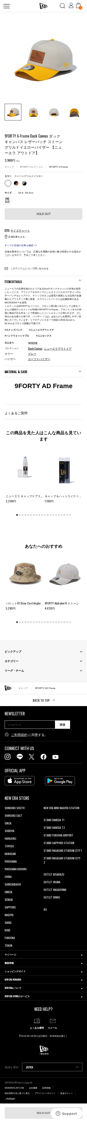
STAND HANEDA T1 (54, 820)
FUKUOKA (10, 938)
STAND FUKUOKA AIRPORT (58, 835)
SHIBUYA (9, 831)
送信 (62, 724)
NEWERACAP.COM (14, 1088)
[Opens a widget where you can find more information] (66, 1114)
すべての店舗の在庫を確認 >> (21, 245)
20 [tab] (70, 515)
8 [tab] (37, 515)
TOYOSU (9, 846)
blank (47, 815)
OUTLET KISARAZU (54, 874)
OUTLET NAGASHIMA (55, 890)
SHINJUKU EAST (13, 815)
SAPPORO (10, 907)
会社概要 (33, 1088)
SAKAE (8, 922)
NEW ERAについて (13, 988)
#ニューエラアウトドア (41, 330)
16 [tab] (59, 515)
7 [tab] (34, 515)
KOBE (7, 930)
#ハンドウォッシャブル (17, 335)
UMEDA (8, 892)
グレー (32, 353)
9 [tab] (39, 515)
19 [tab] (67, 515)
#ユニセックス (44, 335)
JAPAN (29, 1067)
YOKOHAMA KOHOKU (16, 869)
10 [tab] (42, 515)
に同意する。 (29, 735)
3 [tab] (23, 515)
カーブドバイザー (39, 359)
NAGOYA (9, 915)
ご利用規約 (19, 735)
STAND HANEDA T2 (54, 828)
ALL (45, 909)
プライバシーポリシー (45, 1093)
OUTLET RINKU (52, 897)
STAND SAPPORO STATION (59, 843)
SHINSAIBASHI (13, 884)
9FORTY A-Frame (58, 167)
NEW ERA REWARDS (13, 979)
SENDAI (9, 900)
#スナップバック (13, 330)
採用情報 (46, 1088)
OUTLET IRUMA (52, 882)
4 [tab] (25, 515)
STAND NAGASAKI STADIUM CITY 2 (62, 860)
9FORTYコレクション (31, 167)
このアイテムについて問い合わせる (29, 268)
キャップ (9, 167)
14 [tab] (53, 515)
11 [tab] (45, 515)
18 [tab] (64, 515)
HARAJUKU (10, 838)
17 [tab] (62, 515)
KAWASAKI (10, 854)
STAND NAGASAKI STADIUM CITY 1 (63, 850)
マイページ (10, 954)
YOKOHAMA (11, 861)
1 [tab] (17, 515)
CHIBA (8, 877)
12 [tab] (48, 515)
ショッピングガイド (15, 971)
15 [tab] (56, 515)
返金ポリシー (66, 1093)
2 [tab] (20, 515)
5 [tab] (28, 515)
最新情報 (9, 963)
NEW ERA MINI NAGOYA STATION (61, 808)
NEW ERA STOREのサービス (17, 996)
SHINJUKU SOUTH (15, 808)
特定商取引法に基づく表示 (17, 1093)
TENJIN (8, 945)
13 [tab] (51, 515)
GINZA (8, 823)
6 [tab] (31, 515)
